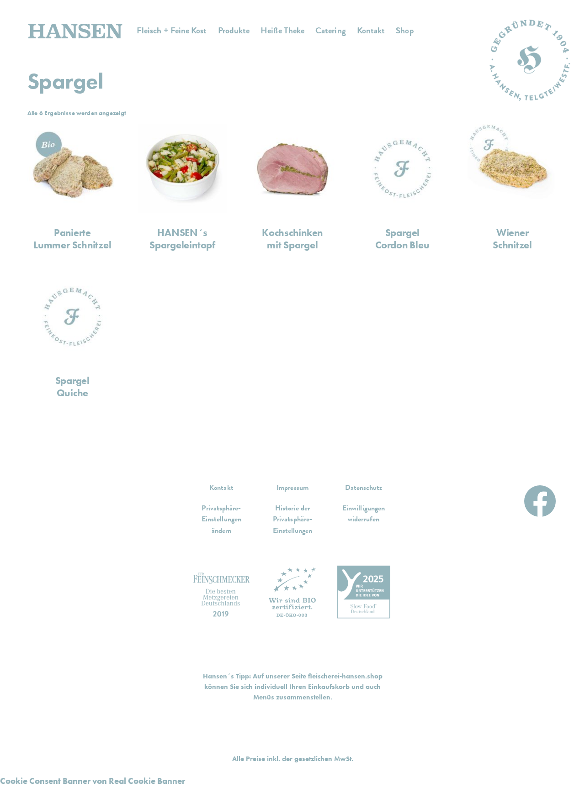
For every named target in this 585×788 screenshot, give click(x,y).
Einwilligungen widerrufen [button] (363, 514)
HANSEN (74, 30)
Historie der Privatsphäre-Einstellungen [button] (293, 519)
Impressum (292, 487)
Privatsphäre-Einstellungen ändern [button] (221, 519)
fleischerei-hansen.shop (345, 676)
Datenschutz (364, 487)
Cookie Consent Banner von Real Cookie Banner (92, 781)
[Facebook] (540, 498)
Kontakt (221, 487)
